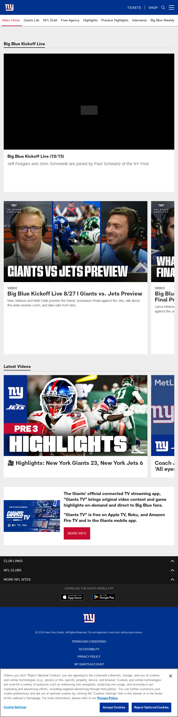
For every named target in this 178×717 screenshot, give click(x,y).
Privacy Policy (89, 656)
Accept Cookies (114, 707)
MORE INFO (77, 533)
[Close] (170, 676)
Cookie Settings (15, 707)
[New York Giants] (89, 619)
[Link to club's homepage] (9, 5)
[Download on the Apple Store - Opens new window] (72, 597)
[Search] (163, 7)
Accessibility (89, 648)
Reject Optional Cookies (151, 707)
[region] (89, 693)
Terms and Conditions (89, 641)
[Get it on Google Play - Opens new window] (104, 599)
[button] (89, 110)
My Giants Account (89, 664)
